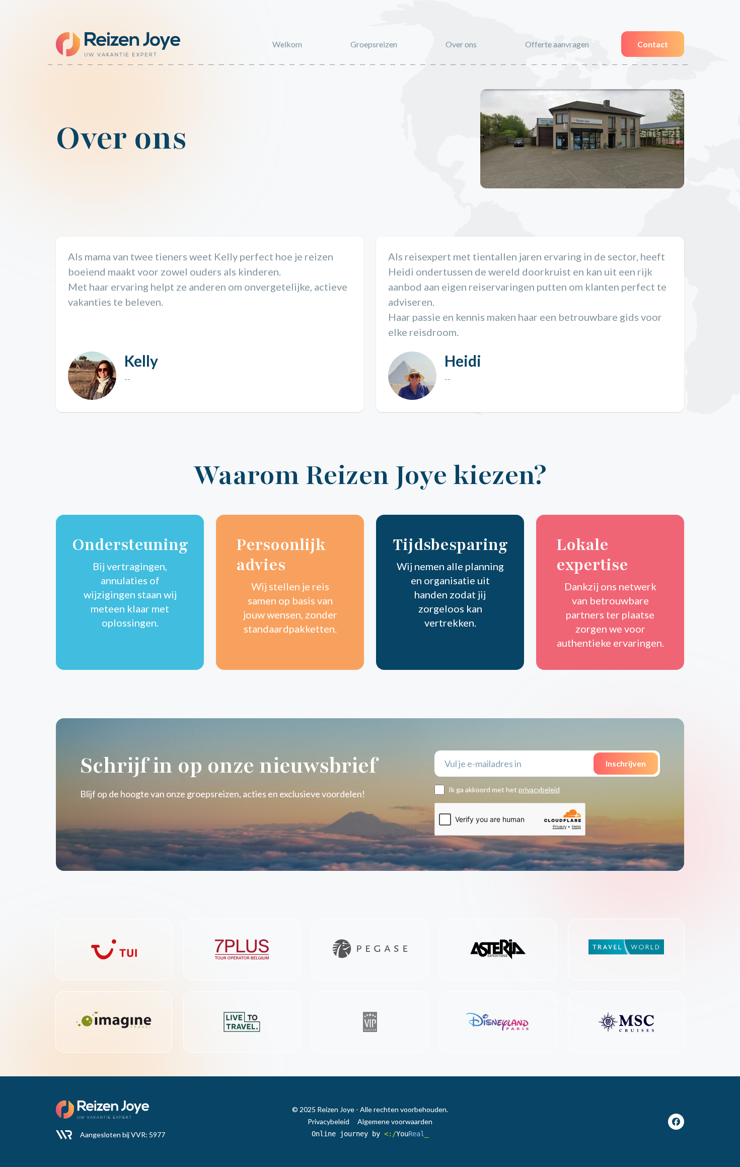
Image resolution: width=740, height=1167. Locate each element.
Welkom (287, 44)
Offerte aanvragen (557, 44)
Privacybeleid (328, 1121)
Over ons (461, 44)
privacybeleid (539, 789)
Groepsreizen (373, 44)
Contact (652, 44)
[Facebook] (676, 1122)
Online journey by (370, 1134)
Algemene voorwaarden (394, 1121)
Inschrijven (626, 763)
